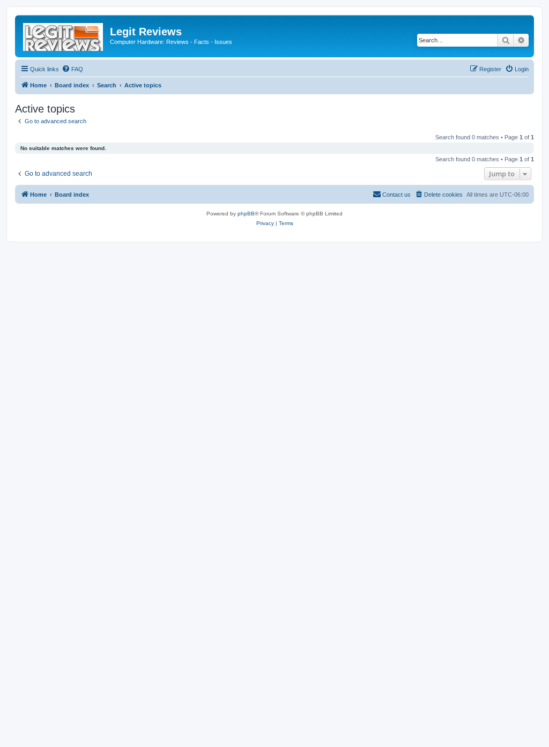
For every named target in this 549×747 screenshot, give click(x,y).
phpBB (246, 213)
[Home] (64, 35)
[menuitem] (72, 69)
